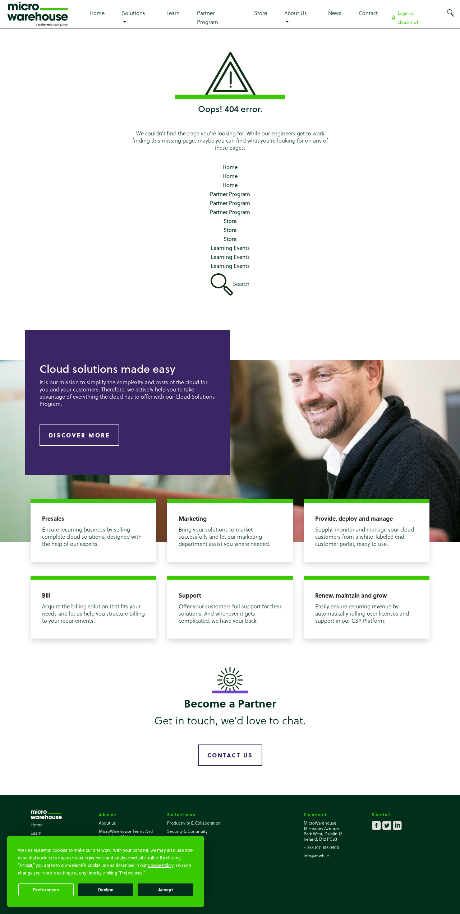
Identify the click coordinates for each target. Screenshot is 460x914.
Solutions (133, 13)
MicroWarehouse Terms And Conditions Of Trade (126, 834)
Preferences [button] (131, 873)
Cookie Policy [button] (160, 865)
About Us (295, 13)
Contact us (230, 755)
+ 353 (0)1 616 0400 (321, 847)
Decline (105, 889)
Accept (165, 889)
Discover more (79, 435)
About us (107, 823)
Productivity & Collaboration (194, 823)
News (334, 13)
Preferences (46, 889)
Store (260, 13)
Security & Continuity (187, 831)
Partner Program (207, 17)
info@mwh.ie (316, 855)
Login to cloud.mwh (408, 17)
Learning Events (230, 248)
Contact (368, 13)
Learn (173, 13)
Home (97, 13)
